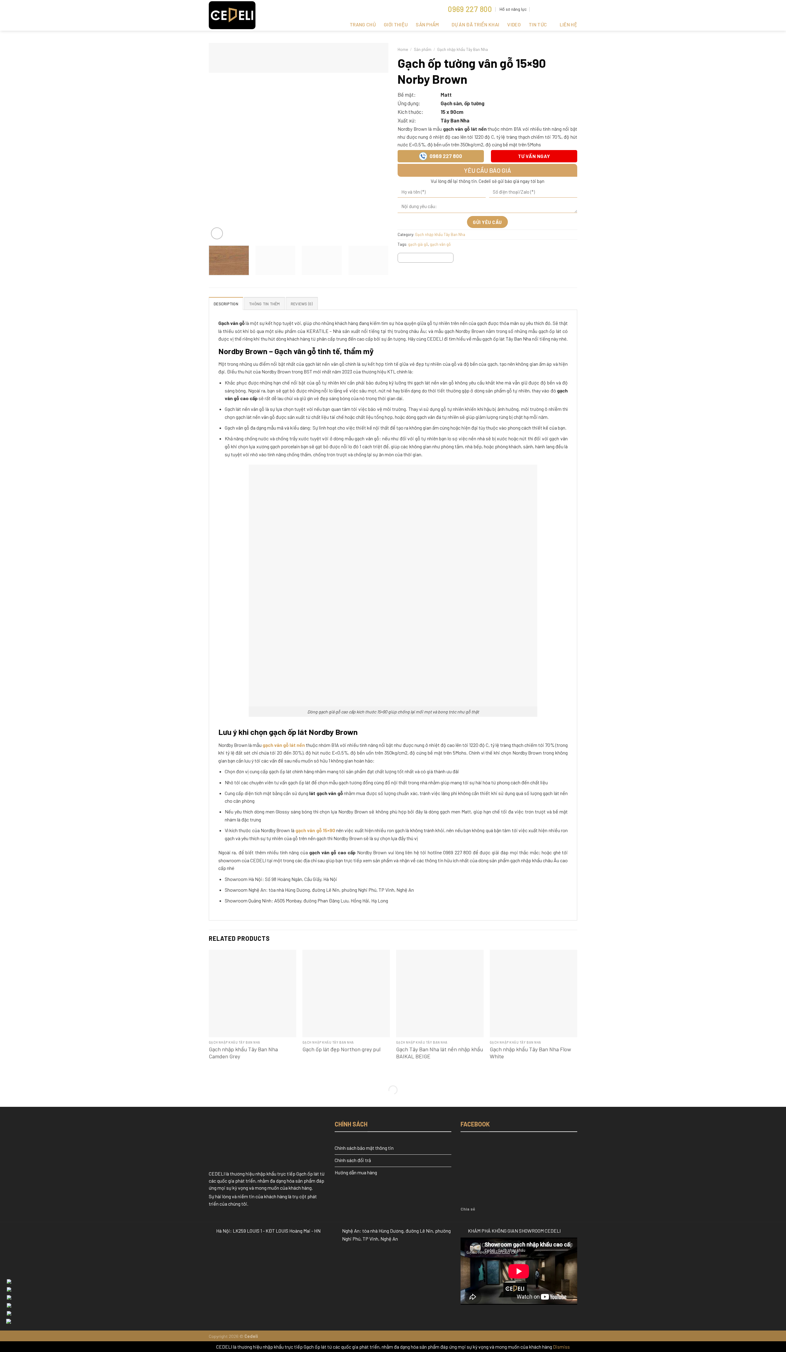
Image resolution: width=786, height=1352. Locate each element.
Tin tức (538, 24)
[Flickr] (574, 9)
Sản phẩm (427, 24)
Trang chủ (363, 24)
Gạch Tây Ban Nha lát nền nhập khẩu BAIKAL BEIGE (439, 1053)
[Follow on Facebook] (545, 9)
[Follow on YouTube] (568, 9)
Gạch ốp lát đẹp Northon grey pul (341, 1049)
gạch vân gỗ (440, 244)
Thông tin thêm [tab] (264, 303)
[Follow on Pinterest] (556, 9)
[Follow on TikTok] (551, 9)
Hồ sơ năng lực (513, 9)
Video (514, 24)
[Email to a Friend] (426, 258)
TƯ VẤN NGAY (534, 156)
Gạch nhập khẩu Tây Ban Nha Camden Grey (243, 1053)
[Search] (536, 9)
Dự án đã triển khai (475, 24)
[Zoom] (217, 233)
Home (403, 49)
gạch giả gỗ (418, 244)
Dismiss (561, 1347)
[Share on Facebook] (403, 258)
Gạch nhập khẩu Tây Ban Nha (462, 49)
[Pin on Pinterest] (437, 258)
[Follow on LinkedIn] (562, 9)
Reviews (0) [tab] (302, 303)
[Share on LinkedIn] (448, 258)
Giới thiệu (396, 24)
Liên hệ (568, 24)
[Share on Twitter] (414, 258)
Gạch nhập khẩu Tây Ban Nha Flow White (530, 1053)
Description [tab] (226, 303)
